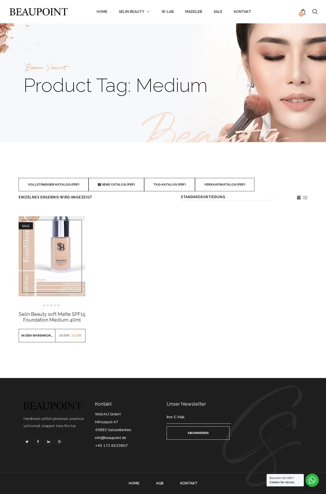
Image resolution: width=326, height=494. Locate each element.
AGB (159, 483)
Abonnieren (198, 433)
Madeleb (193, 12)
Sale (218, 12)
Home (102, 12)
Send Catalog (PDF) (118, 184)
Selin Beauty (131, 12)
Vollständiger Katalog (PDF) (53, 184)
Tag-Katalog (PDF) (169, 184)
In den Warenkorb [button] (37, 335)
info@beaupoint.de (110, 437)
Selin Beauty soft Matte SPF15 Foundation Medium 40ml (52, 317)
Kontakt (242, 12)
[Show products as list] (305, 197)
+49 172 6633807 (111, 445)
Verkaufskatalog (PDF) (224, 184)
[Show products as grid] (298, 197)
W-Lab (168, 12)
